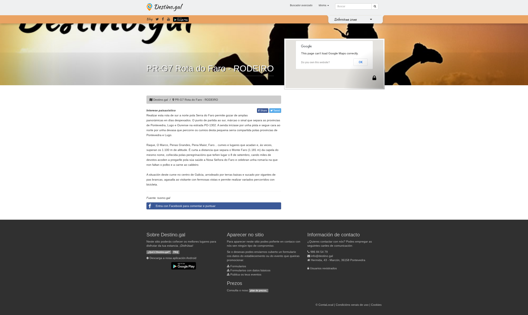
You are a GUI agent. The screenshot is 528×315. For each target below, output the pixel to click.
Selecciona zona (345, 19)
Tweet (276, 110)
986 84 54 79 (319, 251)
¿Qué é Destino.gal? (159, 252)
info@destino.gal (322, 256)
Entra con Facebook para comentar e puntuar (186, 206)
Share (263, 110)
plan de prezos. (258, 290)
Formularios (238, 266)
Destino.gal (167, 6)
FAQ (175, 252)
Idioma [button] (323, 5)
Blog (149, 19)
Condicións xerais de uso (352, 304)
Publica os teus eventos (245, 274)
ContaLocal (325, 304)
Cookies (376, 304)
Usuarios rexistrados (323, 268)
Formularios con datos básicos (250, 270)
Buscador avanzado (301, 5)
